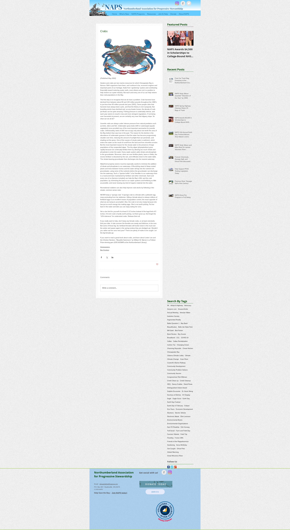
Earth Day (186, 398)
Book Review (171, 334)
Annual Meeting (172, 312)
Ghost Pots (181, 448)
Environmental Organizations (177, 423)
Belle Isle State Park (185, 327)
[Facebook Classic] (168, 467)
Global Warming (173, 452)
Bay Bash (184, 323)
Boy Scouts (182, 334)
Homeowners (105, 247)
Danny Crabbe (177, 384)
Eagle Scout (177, 398)
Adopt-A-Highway (176, 305)
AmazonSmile (183, 309)
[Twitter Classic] (172, 467)
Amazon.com (172, 309)
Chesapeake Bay (173, 352)
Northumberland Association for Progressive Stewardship (153, 8)
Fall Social (171, 431)
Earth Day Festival (173, 402)
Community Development (176, 366)
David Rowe (188, 384)
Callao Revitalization (180, 341)
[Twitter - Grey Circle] (188, 3)
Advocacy (187, 305)
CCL (178, 337)
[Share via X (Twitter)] (107, 257)
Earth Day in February (175, 406)
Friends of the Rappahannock (177, 441)
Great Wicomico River (175, 456)
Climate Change (173, 359)
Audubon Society (173, 316)
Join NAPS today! (120, 493)
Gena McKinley (181, 445)
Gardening (171, 445)
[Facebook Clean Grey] (182, 3)
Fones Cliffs (179, 438)
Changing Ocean (183, 345)
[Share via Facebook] (101, 257)
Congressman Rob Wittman (177, 377)
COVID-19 (184, 337)
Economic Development (184, 409)
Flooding (170, 438)
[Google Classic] (175, 467)
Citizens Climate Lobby (175, 355)
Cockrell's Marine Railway (176, 363)
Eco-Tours (170, 409)
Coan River (184, 359)
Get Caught (171, 448)
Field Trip (183, 434)
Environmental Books (174, 420)
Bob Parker (179, 330)
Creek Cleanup (185, 381)
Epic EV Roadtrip (173, 427)
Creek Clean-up (173, 381)
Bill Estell (170, 330)
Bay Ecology (104, 250)
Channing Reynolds (174, 348)
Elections (170, 413)
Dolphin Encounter (173, 391)
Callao (169, 341)
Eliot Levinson (185, 416)
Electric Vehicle (180, 413)
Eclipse (187, 406)
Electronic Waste (173, 416)
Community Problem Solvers (177, 370)
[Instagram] (177, 3)
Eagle (169, 398)
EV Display (186, 395)
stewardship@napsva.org (108, 484)
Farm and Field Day (183, 431)
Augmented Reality (174, 320)
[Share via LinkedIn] (112, 257)
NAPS (113, 6)
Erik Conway (185, 427)
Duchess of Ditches (174, 395)
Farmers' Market (173, 434)
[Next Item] (190, 38)
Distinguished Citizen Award (177, 388)
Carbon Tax (171, 345)
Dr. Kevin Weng (187, 391)
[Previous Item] (171, 38)
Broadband (171, 337)
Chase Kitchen (188, 348)
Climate (187, 355)
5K (168, 305)
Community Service (174, 373)
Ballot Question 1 (173, 323)
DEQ (169, 384)
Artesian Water (185, 312)
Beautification (172, 327)
